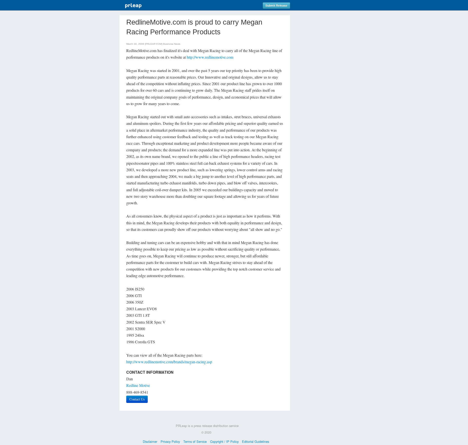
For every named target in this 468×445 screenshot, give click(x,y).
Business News (171, 44)
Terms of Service (195, 441)
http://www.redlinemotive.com (210, 57)
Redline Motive (138, 385)
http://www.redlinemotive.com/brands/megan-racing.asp (169, 361)
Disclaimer (150, 441)
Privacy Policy (170, 441)
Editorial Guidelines (255, 441)
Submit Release (276, 5)
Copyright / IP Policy (224, 441)
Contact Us (137, 399)
